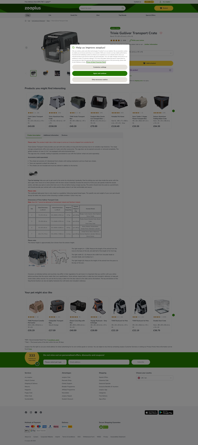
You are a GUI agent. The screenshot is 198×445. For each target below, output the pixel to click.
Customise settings (99, 67)
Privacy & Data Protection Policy (96, 62)
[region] (99, 64)
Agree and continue (99, 73)
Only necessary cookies (100, 80)
